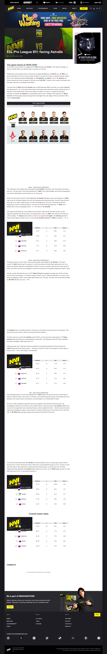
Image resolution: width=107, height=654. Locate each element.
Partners (68, 618)
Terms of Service (73, 650)
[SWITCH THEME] (94, 8)
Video (38, 621)
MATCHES (10, 621)
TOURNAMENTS (11, 623)
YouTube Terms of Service (84, 650)
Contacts (68, 623)
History (67, 621)
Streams (38, 623)
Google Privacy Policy (95, 650)
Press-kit (68, 626)
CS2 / (8, 56)
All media (39, 618)
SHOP (97, 614)
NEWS (8, 618)
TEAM (8, 626)
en (97, 8)
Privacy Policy (66, 650)
